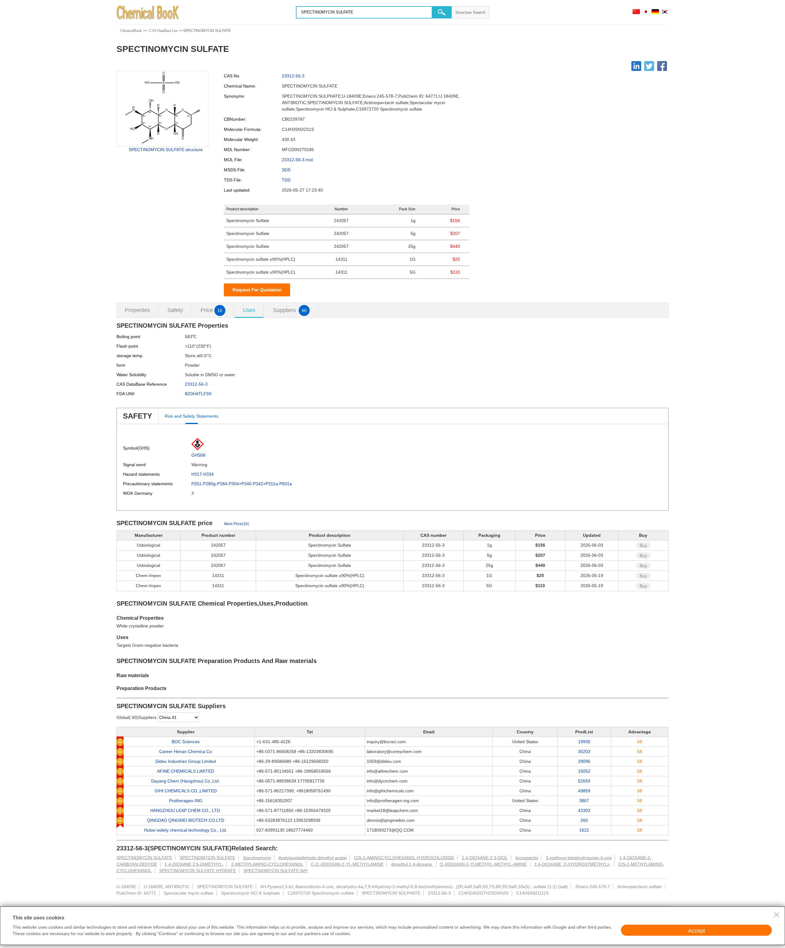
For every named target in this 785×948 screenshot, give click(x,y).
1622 (584, 830)
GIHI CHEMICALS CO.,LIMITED (186, 790)
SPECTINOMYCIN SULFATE (144, 857)
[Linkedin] (636, 66)
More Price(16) (236, 524)
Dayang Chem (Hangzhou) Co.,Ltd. (185, 780)
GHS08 (198, 455)
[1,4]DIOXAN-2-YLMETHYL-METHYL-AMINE (483, 864)
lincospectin (526, 857)
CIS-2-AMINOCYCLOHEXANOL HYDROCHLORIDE (404, 857)
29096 (584, 761)
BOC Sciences (186, 741)
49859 (584, 790)
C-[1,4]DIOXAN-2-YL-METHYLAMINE (347, 864)
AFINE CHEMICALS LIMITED (185, 771)
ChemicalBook (131, 31)
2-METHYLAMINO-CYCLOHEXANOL (267, 864)
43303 (584, 810)
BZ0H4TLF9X (198, 393)
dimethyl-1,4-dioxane (412, 864)
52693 (584, 780)
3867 (584, 800)
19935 (584, 741)
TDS (286, 180)
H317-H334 (202, 474)
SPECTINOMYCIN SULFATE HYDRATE (197, 870)
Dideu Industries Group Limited (185, 761)
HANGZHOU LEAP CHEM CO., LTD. (185, 810)
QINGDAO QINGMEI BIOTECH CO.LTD (185, 820)
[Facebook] (662, 66)
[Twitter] (649, 66)
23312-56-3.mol (297, 159)
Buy (643, 545)
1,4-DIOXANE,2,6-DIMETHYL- (194, 864)
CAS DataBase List (163, 31)
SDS (286, 169)
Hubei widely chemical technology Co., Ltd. (185, 830)
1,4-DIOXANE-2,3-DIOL (485, 857)
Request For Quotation (256, 289)
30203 (584, 751)
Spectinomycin (257, 857)
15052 (584, 771)
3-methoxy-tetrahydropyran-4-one (579, 857)
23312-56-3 (293, 75)
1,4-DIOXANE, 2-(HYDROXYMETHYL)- (572, 864)
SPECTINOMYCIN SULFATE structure (166, 149)
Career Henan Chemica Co (185, 751)
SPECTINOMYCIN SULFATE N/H (275, 870)
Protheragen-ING (185, 800)
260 (584, 820)
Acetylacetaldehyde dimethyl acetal (312, 857)
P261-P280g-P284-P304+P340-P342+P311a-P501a (241, 483)
